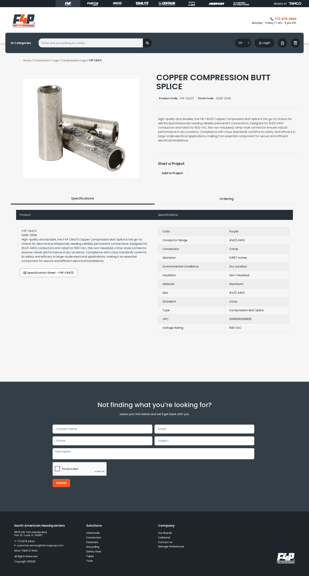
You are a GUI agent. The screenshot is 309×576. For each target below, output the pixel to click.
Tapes (90, 556)
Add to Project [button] (172, 173)
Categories (22, 43)
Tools (89, 561)
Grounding (92, 547)
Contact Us (165, 542)
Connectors (42, 60)
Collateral (164, 537)
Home (27, 60)
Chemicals (93, 533)
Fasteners (92, 542)
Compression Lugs (73, 60)
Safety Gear (93, 551)
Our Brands (165, 533)
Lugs (56, 60)
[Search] (147, 42)
